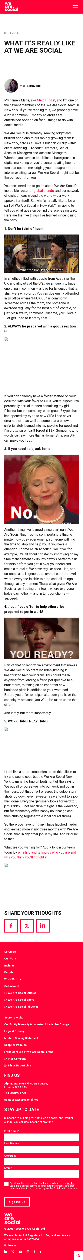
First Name (11, 1131)
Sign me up (17, 1202)
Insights (9, 965)
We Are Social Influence (23, 1006)
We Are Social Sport (21, 999)
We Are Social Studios (22, 993)
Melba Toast (46, 100)
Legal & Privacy (14, 1031)
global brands (44, 191)
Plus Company (17, 1058)
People (9, 972)
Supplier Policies (15, 1044)
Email (8, 1167)
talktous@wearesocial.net (21, 1099)
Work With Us (12, 979)
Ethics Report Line (19, 1065)
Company (10, 1155)
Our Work (10, 958)
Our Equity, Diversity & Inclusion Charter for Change (36, 1024)
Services (10, 951)
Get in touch (11, 986)
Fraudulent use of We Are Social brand (28, 1052)
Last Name (11, 1143)
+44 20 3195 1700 (15, 1092)
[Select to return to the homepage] (11, 6)
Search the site (13, 1017)
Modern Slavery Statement (21, 1038)
